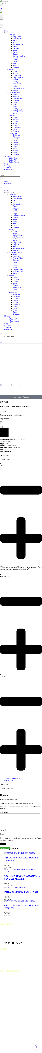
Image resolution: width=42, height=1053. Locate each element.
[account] (0, 7)
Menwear (12, 116)
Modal (15, 108)
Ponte (15, 62)
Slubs (15, 87)
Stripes (15, 54)
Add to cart (4, 436)
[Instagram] (9, 943)
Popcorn (16, 67)
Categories (8, 183)
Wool (15, 94)
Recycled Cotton (18, 112)
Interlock (16, 48)
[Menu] (1, 18)
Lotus (15, 106)
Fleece (15, 40)
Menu (6, 181)
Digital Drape (13, 158)
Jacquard (16, 52)
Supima (15, 91)
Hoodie (15, 143)
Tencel (15, 114)
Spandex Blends (18, 89)
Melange (16, 79)
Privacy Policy (5, 965)
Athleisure (16, 137)
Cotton (15, 71)
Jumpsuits (16, 145)
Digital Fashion (14, 162)
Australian (16, 96)
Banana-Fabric (18, 98)
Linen (15, 104)
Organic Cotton (18, 110)
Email (2, 834)
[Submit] (1, 5)
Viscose (15, 73)
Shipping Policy (5, 963)
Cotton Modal (17, 75)
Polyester (16, 85)
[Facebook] (5, 943)
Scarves (15, 150)
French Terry (17, 39)
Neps (14, 65)
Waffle (15, 50)
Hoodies (16, 119)
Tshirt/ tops (16, 135)
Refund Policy (5, 961)
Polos (15, 129)
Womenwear (13, 133)
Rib (14, 42)
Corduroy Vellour (19, 56)
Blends (11, 69)
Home (6, 31)
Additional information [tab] (12, 778)
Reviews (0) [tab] (8, 780)
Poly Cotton (17, 83)
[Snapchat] (13, 943)
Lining (15, 146)
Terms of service (5, 959)
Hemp (15, 102)
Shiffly (15, 60)
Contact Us (8, 170)
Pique (15, 46)
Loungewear (17, 127)
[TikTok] (20, 943)
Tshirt (15, 123)
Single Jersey (17, 37)
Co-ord (15, 121)
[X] (17, 943)
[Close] (1, 333)
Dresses (15, 141)
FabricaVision (9, 33)
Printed (15, 58)
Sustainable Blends (15, 92)
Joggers (15, 125)
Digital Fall (12, 160)
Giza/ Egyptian (18, 77)
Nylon (15, 81)
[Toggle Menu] (1, 187)
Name (2, 830)
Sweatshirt (16, 131)
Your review (5, 812)
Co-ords (15, 139)
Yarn (14, 64)
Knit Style (12, 35)
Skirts (15, 152)
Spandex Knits (18, 44)
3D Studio (7, 156)
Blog (6, 164)
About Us (7, 168)
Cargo (15, 118)
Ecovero (16, 100)
